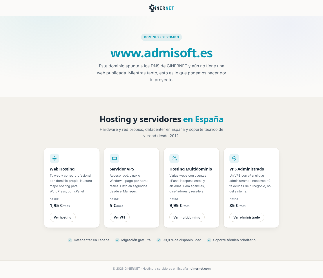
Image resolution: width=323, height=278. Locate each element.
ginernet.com (201, 268)
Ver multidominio (187, 217)
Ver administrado (247, 217)
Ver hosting (62, 217)
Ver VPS (119, 217)
